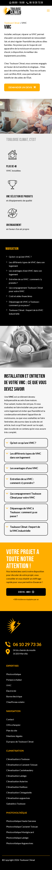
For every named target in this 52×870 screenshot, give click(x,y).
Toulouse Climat (12, 22)
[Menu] (48, 10)
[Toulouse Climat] (16, 10)
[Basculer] (7, 443)
